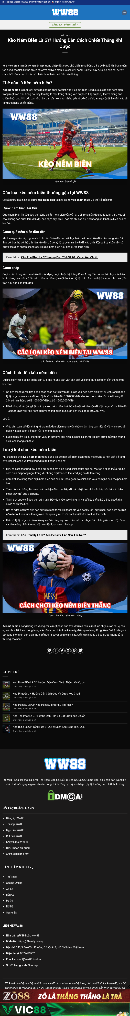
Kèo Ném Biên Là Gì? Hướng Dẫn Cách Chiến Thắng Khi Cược (48, 682)
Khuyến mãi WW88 (17, 842)
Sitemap (33, 965)
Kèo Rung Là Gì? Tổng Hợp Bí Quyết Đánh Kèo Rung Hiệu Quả (49, 726)
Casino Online (14, 882)
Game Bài (11, 912)
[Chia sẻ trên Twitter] (62, 651)
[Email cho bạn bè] (68, 651)
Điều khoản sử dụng (18, 848)
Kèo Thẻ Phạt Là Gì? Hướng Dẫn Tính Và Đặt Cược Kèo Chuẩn (49, 716)
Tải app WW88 (14, 824)
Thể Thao (65, 35)
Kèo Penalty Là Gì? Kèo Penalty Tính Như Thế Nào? (43, 704)
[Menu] (124, 13)
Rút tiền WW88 (14, 836)
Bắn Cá (10, 894)
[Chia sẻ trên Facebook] (56, 651)
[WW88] (65, 12)
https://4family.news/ (30, 941)
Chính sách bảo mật (17, 853)
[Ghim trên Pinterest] (74, 651)
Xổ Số (9, 888)
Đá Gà (9, 900)
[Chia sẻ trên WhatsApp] (49, 651)
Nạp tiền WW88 (15, 830)
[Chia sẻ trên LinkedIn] (80, 651)
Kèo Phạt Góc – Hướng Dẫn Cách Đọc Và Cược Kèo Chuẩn (47, 693)
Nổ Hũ (10, 906)
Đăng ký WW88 (15, 818)
